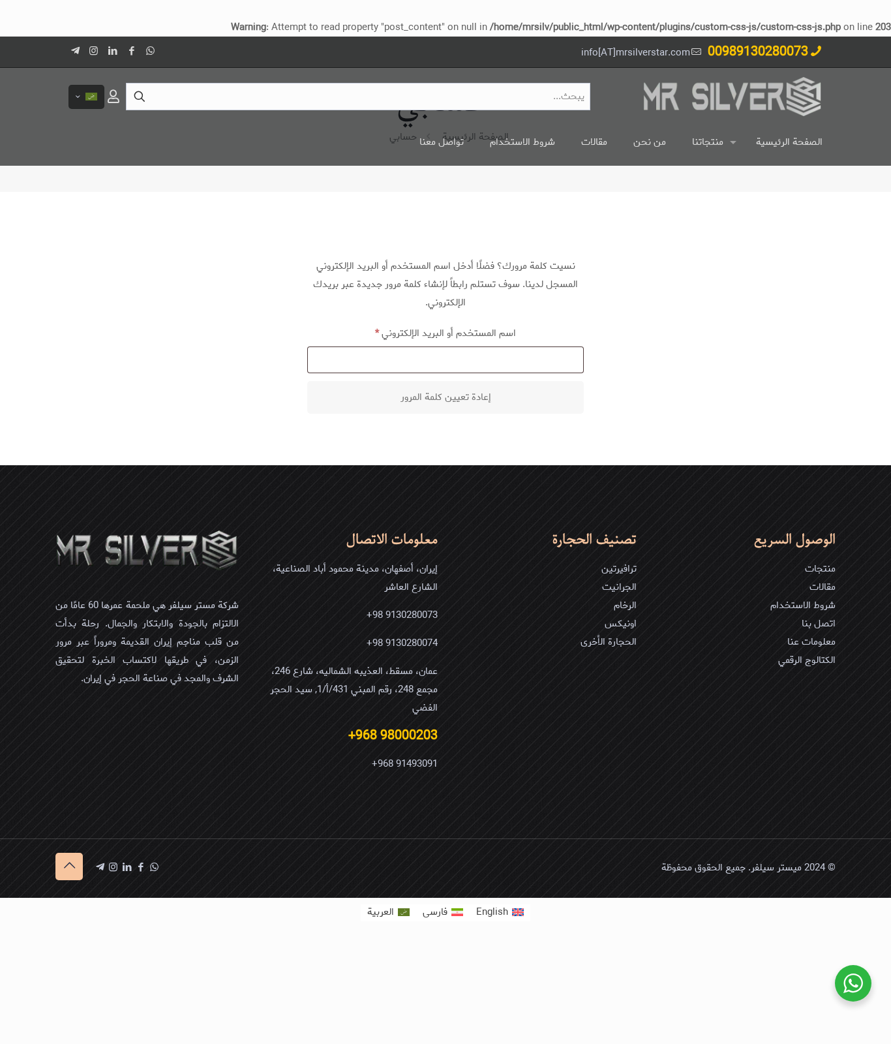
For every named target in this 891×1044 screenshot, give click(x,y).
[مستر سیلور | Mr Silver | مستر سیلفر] (732, 96)
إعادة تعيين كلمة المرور (445, 397)
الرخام (625, 605)
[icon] (75, 51)
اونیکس (621, 624)
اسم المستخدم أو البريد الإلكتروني (432, 333)
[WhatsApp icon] (150, 51)
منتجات (820, 569)
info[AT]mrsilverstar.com (635, 53)
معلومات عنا (811, 642)
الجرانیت (619, 587)
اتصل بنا (819, 624)
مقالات (822, 587)
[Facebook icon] (131, 51)
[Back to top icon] (69, 866)
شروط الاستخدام (803, 605)
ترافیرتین (619, 569)
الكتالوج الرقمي (807, 660)
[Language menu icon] (86, 97)
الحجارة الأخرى (609, 642)
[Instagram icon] (93, 51)
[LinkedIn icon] (112, 51)
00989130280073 (758, 52)
